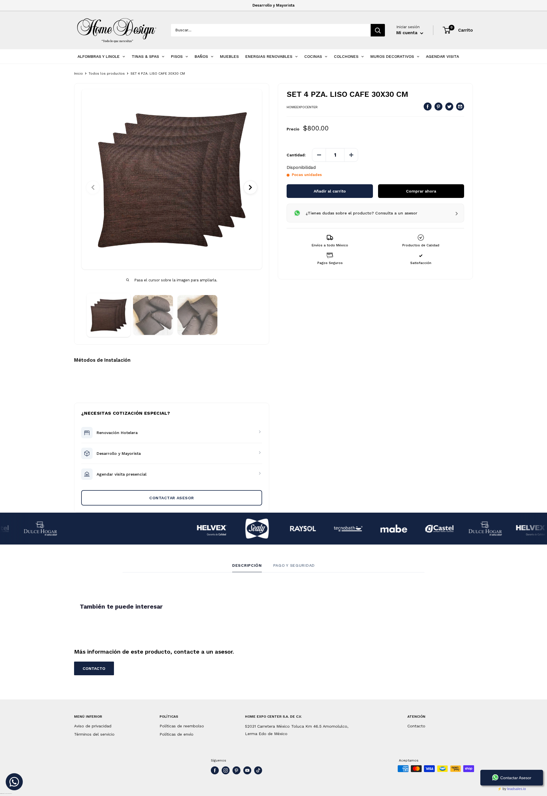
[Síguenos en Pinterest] (236, 770)
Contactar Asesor (171, 498)
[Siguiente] (250, 187)
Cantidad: (296, 155)
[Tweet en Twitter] (449, 106)
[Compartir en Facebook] (428, 106)
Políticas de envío (176, 734)
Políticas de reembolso (182, 726)
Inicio (78, 73)
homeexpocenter (302, 107)
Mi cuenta (407, 32)
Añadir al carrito (330, 191)
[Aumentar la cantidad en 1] (351, 154)
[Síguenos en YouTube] (247, 770)
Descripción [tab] (247, 565)
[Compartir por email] (460, 106)
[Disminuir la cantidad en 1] (319, 154)
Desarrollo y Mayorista (273, 5)
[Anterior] (93, 187)
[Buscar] (378, 30)
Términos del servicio (94, 734)
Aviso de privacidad (92, 726)
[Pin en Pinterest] (438, 106)
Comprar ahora (421, 191)
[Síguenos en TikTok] (258, 770)
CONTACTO (94, 668)
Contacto (416, 726)
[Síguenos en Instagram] (226, 770)
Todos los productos (107, 73)
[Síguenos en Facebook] (215, 770)
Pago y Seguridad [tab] (294, 565)
